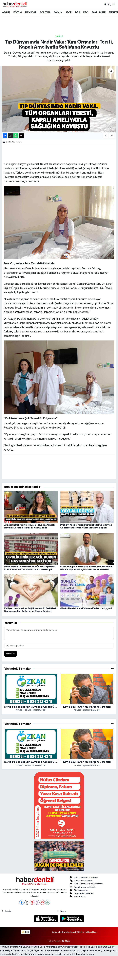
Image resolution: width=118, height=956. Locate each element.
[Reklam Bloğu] (59, 805)
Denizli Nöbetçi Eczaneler (86, 877)
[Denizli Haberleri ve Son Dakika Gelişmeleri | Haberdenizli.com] (14, 4)
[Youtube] (42, 902)
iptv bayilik (82, 950)
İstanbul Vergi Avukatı (42, 947)
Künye (63, 911)
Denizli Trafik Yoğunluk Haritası (88, 884)
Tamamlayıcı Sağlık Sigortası (28, 950)
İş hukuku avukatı (9, 947)
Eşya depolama (99, 947)
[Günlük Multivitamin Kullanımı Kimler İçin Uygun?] (87, 590)
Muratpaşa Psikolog (79, 947)
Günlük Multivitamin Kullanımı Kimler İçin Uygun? (86, 608)
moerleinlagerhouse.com (80, 954)
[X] (26, 902)
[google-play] (72, 919)
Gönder (10, 653)
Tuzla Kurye (24, 947)
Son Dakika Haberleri (84, 893)
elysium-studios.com (35, 954)
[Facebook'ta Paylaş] (5, 135)
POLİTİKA (45, 12)
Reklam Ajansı (61, 947)
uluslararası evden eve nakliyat (60, 950)
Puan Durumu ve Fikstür (85, 887)
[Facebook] (21, 902)
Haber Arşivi (79, 896)
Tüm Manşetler (81, 890)
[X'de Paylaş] (10, 135)
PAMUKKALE (99, 12)
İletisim (8, 911)
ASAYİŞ (6, 12)
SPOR (68, 12)
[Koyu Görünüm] (105, 4)
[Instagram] (37, 902)
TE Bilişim (66, 941)
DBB (77, 12)
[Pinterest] (32, 902)
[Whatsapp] (47, 902)
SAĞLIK (58, 12)
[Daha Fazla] (21, 135)
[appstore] (46, 919)
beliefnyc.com (110, 950)
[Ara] (109, 4)
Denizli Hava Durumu (83, 881)
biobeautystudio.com (11, 954)
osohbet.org (95, 950)
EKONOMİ (31, 12)
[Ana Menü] (113, 4)
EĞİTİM (17, 12)
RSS (27, 932)
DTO (85, 12)
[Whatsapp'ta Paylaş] (15, 135)
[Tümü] (112, 668)
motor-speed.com (56, 954)
